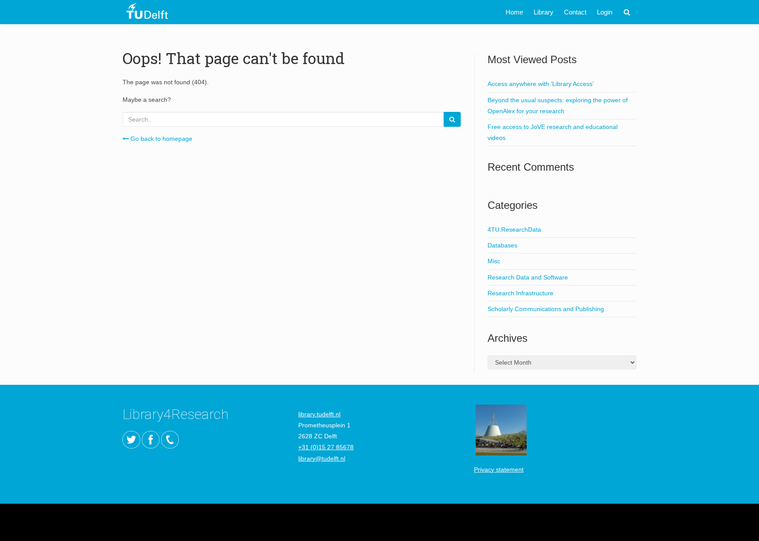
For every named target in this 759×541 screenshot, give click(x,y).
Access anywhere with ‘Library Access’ (541, 83)
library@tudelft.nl (321, 458)
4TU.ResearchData (514, 229)
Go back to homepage (160, 138)
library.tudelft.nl (319, 414)
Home (514, 12)
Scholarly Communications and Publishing (546, 308)
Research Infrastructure (520, 293)
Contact (575, 12)
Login (604, 12)
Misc (494, 261)
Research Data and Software (528, 277)
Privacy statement (499, 469)
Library (543, 12)
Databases (502, 245)
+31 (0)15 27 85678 (326, 447)
